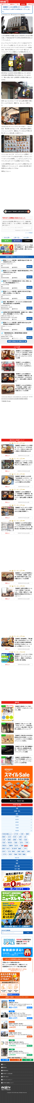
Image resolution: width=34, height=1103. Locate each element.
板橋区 (25, 398)
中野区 (20, 839)
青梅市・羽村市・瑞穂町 (20, 854)
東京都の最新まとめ (7, 834)
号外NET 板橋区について (8, 1082)
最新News (12, 4)
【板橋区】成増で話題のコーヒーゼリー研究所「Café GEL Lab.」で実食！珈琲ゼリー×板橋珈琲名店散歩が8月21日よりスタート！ (23, 592)
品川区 (21, 842)
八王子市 (4, 854)
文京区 (3, 839)
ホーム (4, 1064)
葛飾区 (27, 834)
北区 (25, 836)
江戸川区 (16, 834)
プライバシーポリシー (7, 1079)
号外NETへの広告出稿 (7, 1073)
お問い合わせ (5, 1076)
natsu (9, 401)
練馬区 (14, 839)
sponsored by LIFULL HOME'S (21, 997)
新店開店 (21, 398)
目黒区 (15, 842)
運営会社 (5, 1067)
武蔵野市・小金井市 (13, 845)
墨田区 (3, 836)
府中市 (3, 851)
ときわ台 (10, 398)
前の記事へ (7, 237)
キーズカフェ (5, 398)
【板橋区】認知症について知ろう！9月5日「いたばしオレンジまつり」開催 (23, 708)
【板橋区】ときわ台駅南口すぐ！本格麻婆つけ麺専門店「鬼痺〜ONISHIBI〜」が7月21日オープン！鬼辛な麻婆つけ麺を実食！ (23, 495)
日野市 (28, 851)
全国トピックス (4, 4)
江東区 (22, 834)
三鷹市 (23, 845)
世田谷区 (10, 842)
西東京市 (4, 845)
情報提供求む (5, 1070)
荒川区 (14, 836)
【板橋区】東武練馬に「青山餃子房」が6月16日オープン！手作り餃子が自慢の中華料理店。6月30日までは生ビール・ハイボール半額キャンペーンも (23, 642)
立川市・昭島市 (11, 851)
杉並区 (25, 839)
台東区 (20, 836)
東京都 (23, 14)
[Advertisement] (17, 421)
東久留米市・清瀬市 (16, 848)
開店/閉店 (23, 4)
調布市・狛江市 (6, 848)
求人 (18, 4)
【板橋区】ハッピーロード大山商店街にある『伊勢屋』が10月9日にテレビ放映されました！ (23, 462)
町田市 (10, 854)
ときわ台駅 (16, 398)
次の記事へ (26, 237)
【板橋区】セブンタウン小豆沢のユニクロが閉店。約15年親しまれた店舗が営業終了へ (23, 509)
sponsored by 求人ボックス (22, 256)
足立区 (9, 836)
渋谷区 (3, 842)
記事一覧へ (17, 237)
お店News (30, 4)
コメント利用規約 (29, 232)
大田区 (26, 842)
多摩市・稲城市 (21, 851)
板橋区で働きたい (11, 257)
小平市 (25, 848)
